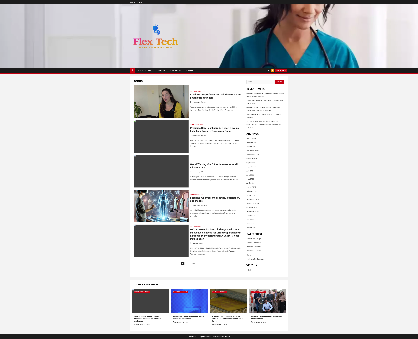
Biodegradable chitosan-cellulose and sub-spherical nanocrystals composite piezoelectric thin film (263, 124)
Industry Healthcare (197, 124)
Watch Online (281, 70)
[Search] (268, 70)
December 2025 (252, 150)
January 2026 (251, 146)
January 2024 (251, 228)
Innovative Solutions (197, 91)
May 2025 (250, 179)
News (248, 255)
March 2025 (251, 187)
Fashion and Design (196, 194)
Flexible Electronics (253, 243)
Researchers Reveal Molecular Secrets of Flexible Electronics (189, 317)
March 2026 (251, 138)
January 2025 (251, 195)
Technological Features (255, 259)
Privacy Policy (175, 70)
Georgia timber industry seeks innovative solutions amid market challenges (147, 318)
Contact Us (160, 70)
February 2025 (251, 191)
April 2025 (250, 183)
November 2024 (252, 203)
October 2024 (251, 207)
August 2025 (251, 167)
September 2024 (252, 211)
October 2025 (251, 159)
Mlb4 (248, 270)
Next (194, 263)
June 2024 (250, 223)
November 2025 (252, 154)
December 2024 (252, 199)
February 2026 (251, 142)
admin (204, 102)
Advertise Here (144, 70)
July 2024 (250, 219)
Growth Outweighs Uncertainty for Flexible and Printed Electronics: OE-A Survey (227, 318)
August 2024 (251, 215)
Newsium (216, 336)
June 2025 (250, 175)
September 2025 (252, 163)
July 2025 (250, 171)
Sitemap (189, 70)
